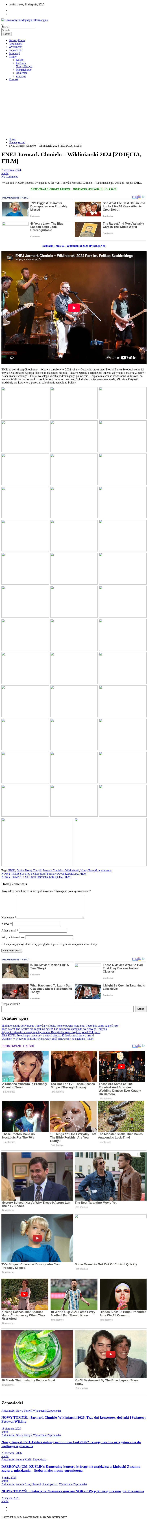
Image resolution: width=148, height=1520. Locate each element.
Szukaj (141, 1008)
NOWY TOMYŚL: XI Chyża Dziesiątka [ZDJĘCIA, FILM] (36, 876)
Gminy (13, 56)
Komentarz (8, 917)
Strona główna (17, 40)
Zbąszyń (21, 76)
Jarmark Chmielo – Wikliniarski (61, 870)
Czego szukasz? (10, 1003)
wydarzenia (105, 870)
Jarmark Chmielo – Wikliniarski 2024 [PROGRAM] (74, 245)
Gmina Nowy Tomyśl (29, 870)
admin (4, 173)
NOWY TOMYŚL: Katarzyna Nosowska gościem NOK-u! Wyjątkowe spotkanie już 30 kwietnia (72, 1491)
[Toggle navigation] (2, 24)
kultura (20, 1459)
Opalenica (21, 72)
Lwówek (21, 63)
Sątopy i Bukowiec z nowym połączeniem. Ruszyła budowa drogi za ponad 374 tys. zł (50, 1032)
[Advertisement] (74, 109)
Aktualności (15, 43)
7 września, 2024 (11, 170)
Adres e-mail (9, 930)
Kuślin (19, 59)
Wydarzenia (15, 46)
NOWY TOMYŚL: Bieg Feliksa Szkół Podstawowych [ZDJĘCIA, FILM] (44, 873)
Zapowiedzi (15, 50)
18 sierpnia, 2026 (11, 1428)
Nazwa (6, 923)
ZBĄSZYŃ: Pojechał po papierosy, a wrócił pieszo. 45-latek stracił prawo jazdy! (47, 1035)
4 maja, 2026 (8, 1477)
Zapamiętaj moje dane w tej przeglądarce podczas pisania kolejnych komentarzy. (51, 944)
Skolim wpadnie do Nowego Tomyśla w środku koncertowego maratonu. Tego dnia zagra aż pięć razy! (60, 1025)
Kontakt (13, 79)
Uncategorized (50, 1484)
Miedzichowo (24, 69)
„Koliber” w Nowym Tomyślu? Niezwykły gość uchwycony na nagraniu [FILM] (47, 1038)
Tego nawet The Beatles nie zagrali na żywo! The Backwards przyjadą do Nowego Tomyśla (54, 1028)
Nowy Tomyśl (24, 66)
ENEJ (11, 870)
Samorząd (14, 53)
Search (5, 26)
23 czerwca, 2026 (11, 1452)
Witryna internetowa (13, 937)
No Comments (9, 176)
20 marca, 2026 (10, 1498)
